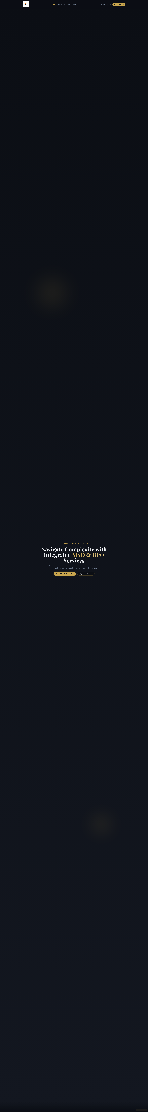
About (60, 4)
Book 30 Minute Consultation (65, 574)
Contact (75, 4)
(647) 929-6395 (107, 4)
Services (67, 4)
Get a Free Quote (119, 4)
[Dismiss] (146, 1110)
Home (53, 4)
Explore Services (85, 574)
